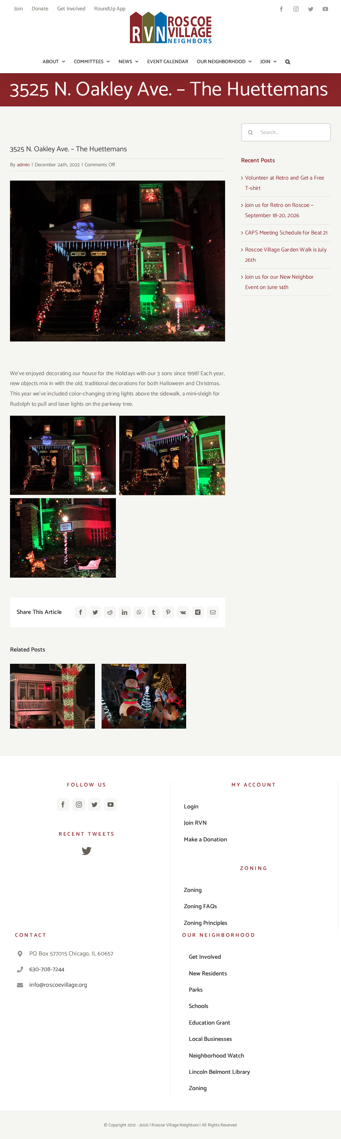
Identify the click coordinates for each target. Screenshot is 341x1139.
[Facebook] (63, 804)
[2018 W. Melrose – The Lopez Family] (144, 696)
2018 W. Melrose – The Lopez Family (144, 685)
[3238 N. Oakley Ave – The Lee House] (52, 696)
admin (23, 165)
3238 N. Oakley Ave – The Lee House (52, 685)
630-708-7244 (46, 969)
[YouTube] (111, 804)
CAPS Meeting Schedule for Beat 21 (286, 232)
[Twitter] (95, 804)
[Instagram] (79, 804)
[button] (287, 61)
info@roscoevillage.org (58, 985)
